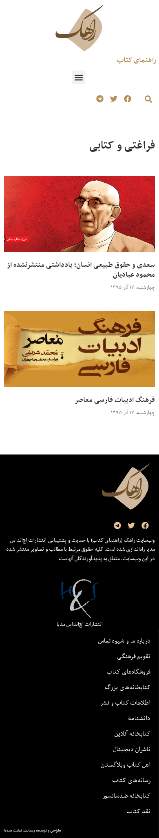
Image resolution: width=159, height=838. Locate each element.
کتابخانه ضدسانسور (126, 795)
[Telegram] (100, 99)
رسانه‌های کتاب (131, 780)
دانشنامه (139, 718)
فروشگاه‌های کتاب (128, 671)
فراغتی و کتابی (122, 145)
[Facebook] (127, 99)
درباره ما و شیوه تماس (124, 640)
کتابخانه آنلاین (132, 733)
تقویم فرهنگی (133, 656)
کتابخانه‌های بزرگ (127, 687)
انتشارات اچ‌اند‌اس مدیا (80, 624)
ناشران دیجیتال (131, 749)
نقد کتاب (138, 811)
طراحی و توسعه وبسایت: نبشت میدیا (32, 830)
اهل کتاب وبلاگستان (125, 764)
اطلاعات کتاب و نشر (125, 702)
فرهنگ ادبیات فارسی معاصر (115, 399)
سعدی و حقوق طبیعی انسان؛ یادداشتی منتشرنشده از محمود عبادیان (81, 269)
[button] (78, 77)
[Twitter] (113, 99)
